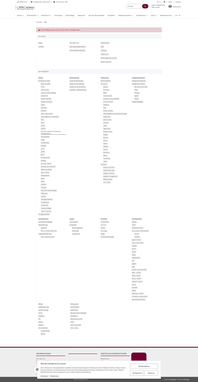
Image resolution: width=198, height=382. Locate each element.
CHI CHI (103, 225)
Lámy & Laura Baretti (48, 166)
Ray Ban (44, 187)
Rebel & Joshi (107, 179)
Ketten (103, 228)
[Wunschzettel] (164, 2)
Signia (136, 96)
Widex (136, 99)
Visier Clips (74, 328)
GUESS (43, 128)
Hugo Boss (106, 116)
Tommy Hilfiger (46, 208)
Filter (136, 90)
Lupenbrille (76, 234)
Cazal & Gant (107, 96)
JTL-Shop (186, 379)
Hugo (43, 139)
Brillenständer (106, 81)
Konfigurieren (137, 373)
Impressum (105, 54)
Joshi (42, 154)
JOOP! (43, 151)
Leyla (105, 125)
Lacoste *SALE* (46, 163)
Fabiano (43, 110)
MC (39, 319)
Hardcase (104, 84)
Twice (105, 161)
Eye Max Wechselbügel (78, 313)
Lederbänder (45, 331)
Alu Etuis (106, 90)
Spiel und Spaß (75, 325)
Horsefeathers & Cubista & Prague (115, 113)
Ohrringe (104, 231)
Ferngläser (74, 316)
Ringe (103, 234)
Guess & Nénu (108, 110)
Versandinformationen (77, 50)
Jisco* (43, 148)
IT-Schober (173, 379)
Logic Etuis (107, 128)
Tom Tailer (107, 182)
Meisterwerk (45, 175)
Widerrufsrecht (106, 62)
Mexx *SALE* (136, 275)
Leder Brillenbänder (77, 81)
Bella (105, 93)
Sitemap (103, 50)
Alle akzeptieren (144, 366)
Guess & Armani (108, 167)
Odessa (105, 146)
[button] (158, 6)
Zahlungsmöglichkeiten (78, 46)
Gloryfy (134, 246)
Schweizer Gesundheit (139, 296)
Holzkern (41, 316)
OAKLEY (43, 184)
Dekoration (74, 310)
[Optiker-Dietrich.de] (25, 7)
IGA (133, 260)
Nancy (105, 140)
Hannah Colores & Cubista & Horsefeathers (51, 132)
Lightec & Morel (46, 169)
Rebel (134, 290)
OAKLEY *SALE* (137, 281)
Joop (133, 266)
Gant (42, 122)
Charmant (44, 96)
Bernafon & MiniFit (140, 87)
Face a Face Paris (47, 113)
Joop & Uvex (107, 119)
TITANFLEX (44, 205)
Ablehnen (151, 373)
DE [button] (158, 2)
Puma (134, 284)
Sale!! (72, 322)
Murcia (105, 137)
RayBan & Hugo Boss (110, 176)
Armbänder (105, 222)
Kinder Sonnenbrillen (139, 269)
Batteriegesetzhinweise (109, 58)
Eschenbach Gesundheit (140, 231)
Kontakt (178, 2)
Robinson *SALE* (138, 293)
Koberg (43, 160)
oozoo (40, 322)
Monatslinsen (43, 225)
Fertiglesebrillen (44, 214)
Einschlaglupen (77, 228)
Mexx (43, 178)
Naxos (105, 143)
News (170, 2)
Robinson (44, 193)
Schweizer (73, 225)
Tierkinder (106, 158)
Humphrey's (45, 142)
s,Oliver (43, 196)
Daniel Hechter (46, 99)
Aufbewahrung (43, 307)
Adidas (105, 87)
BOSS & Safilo (45, 84)
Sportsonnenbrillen (138, 299)
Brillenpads (74, 304)
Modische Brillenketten (78, 87)
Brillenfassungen (44, 81)
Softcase (104, 164)
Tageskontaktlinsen (45, 234)
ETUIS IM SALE (108, 102)
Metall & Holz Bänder (77, 84)
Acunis (136, 234)
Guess (134, 252)
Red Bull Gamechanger (49, 190)
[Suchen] (145, 6)
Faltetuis (106, 105)
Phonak (136, 93)
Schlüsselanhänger (107, 237)
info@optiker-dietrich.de (41, 2)
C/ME (43, 87)
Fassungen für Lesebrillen (50, 116)
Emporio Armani (46, 102)
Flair (42, 119)
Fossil (40, 313)
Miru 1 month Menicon (49, 231)
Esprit (43, 105)
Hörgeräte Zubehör (138, 84)
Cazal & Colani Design (48, 93)
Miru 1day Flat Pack (47, 237)
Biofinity (44, 228)
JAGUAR (43, 145)
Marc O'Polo (45, 172)
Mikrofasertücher (76, 319)
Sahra (105, 155)
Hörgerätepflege (137, 102)
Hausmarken (45, 137)
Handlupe (75, 231)
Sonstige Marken (46, 199)
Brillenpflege (74, 307)
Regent (40, 325)
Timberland (45, 202)
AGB (102, 46)
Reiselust (106, 152)
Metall (43, 334)
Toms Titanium (46, 211)
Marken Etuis (107, 131)
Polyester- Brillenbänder (78, 90)
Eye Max (44, 108)
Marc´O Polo (136, 272)
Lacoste (105, 122)
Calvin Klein (45, 90)
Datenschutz (105, 43)
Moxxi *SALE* (136, 278)
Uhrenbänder (43, 328)
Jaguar (134, 263)
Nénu (43, 181)
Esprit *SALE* (136, 240)
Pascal (105, 149)
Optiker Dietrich (108, 173)
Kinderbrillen (45, 157)
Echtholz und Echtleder (111, 99)
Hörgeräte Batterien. (139, 81)
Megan (105, 134)
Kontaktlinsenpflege (45, 222)
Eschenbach (74, 222)
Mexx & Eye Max (108, 170)
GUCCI (43, 125)
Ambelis (137, 237)
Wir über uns (74, 43)
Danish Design (43, 310)
